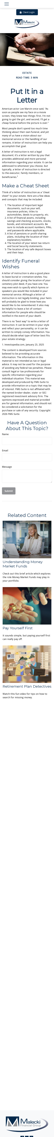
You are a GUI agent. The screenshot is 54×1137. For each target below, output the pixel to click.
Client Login (29, 12)
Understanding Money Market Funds (23, 564)
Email (5, 450)
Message (7, 466)
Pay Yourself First (18, 628)
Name (5, 434)
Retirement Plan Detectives (27, 686)
